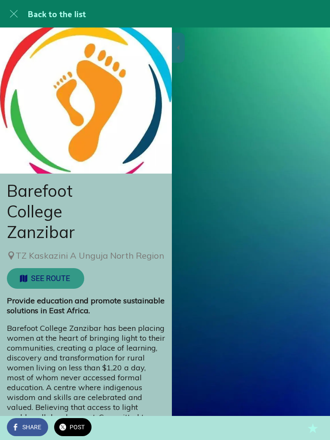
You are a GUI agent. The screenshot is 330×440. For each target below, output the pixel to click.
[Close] (14, 14)
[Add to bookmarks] (312, 428)
